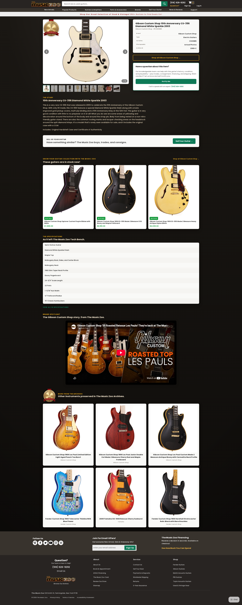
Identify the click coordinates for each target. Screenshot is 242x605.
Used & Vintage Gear (181, 585)
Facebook (40, 543)
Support (194, 10)
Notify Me (166, 81)
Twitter (45, 543)
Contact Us (137, 565)
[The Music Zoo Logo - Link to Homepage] (46, 4)
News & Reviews (176, 10)
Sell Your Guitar (155, 10)
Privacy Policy (55, 597)
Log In (199, 6)
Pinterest (61, 543)
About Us (96, 565)
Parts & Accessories (118, 10)
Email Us (61, 571)
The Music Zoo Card (101, 577)
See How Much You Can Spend (176, 548)
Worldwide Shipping (140, 577)
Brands (138, 10)
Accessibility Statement (85, 597)
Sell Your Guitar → (184, 141)
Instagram (56, 543)
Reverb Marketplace (35, 543)
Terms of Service (68, 597)
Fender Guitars (179, 565)
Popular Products (69, 10)
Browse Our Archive (61, 584)
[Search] (164, 3)
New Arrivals (49, 10)
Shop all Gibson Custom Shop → (166, 57)
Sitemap (96, 585)
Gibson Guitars (179, 569)
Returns (136, 581)
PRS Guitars (177, 577)
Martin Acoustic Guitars (182, 573)
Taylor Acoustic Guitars (182, 581)
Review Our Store (99, 581)
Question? (174, 6)
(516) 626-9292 (177, 2)
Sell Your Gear (138, 569)
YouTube (50, 543)
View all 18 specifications (56, 307)
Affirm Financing (99, 573)
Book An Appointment (101, 569)
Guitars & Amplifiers (93, 10)
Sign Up (187, 6)
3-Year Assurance (140, 585)
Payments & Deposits (141, 573)
